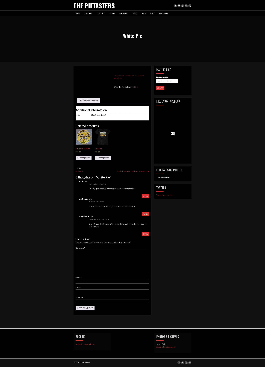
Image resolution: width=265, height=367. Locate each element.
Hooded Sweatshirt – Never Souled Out (132, 171)
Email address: (162, 77)
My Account (163, 13)
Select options (83, 158)
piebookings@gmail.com (85, 344)
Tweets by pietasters (164, 195)
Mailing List (123, 13)
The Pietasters (94, 5)
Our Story (88, 13)
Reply (145, 196)
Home (78, 13)
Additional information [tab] (88, 100)
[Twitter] (179, 5)
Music (135, 13)
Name (78, 277)
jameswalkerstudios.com (166, 347)
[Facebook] (175, 5)
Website (79, 297)
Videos (112, 13)
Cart (152, 13)
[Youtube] (182, 5)
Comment (80, 248)
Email (78, 287)
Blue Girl (80, 171)
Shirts (135, 87)
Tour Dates (101, 13)
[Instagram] (186, 5)
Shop (144, 13)
